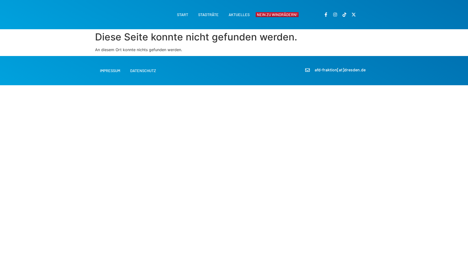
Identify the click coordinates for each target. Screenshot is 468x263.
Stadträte (208, 14)
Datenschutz (143, 70)
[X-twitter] (353, 14)
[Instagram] (335, 14)
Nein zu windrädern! (277, 14)
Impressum (110, 70)
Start (182, 14)
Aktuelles (239, 14)
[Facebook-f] (326, 14)
